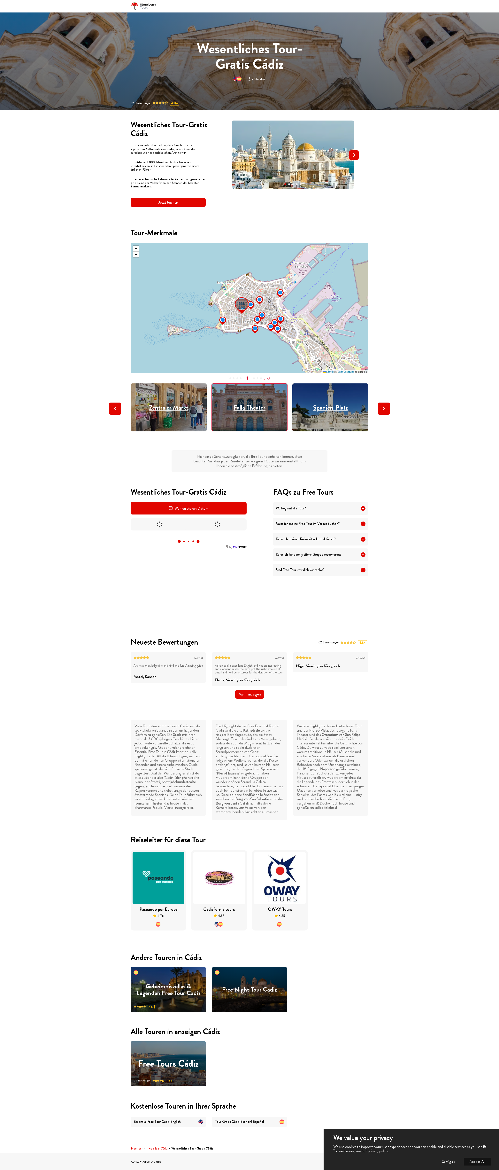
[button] (285, 184)
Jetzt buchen (168, 202)
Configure (448, 1161)
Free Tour (136, 1148)
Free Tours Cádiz (168, 1064)
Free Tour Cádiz (157, 1148)
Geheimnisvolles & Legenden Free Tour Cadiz (168, 990)
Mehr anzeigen (249, 694)
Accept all (478, 1161)
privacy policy (378, 1151)
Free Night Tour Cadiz (249, 989)
